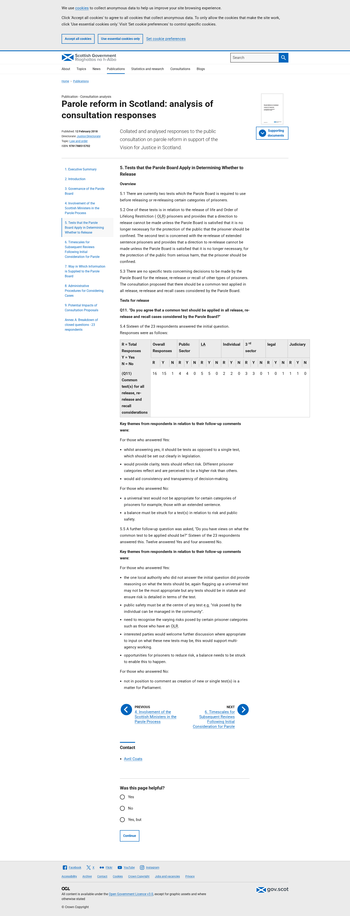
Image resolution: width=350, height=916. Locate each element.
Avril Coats (133, 759)
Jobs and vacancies (167, 876)
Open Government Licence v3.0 (131, 894)
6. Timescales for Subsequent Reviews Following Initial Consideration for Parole (82, 249)
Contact (102, 876)
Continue (129, 836)
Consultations (180, 69)
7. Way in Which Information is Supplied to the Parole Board (85, 271)
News (96, 69)
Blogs (201, 69)
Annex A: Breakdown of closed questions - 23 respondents (81, 325)
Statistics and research (147, 69)
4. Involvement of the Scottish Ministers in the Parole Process (82, 208)
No (130, 808)
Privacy (190, 876)
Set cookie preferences (166, 38)
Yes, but (134, 819)
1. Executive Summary (81, 169)
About (66, 69)
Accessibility (69, 876)
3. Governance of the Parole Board (84, 191)
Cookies (118, 876)
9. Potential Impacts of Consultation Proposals (81, 307)
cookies (82, 8)
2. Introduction (75, 179)
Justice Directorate (88, 136)
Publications (116, 69)
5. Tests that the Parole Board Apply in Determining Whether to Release (84, 227)
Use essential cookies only (120, 39)
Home (65, 81)
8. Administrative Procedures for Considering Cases (84, 291)
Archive (87, 876)
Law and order (78, 141)
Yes (131, 797)
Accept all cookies (78, 39)
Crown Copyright (138, 876)
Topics (81, 69)
